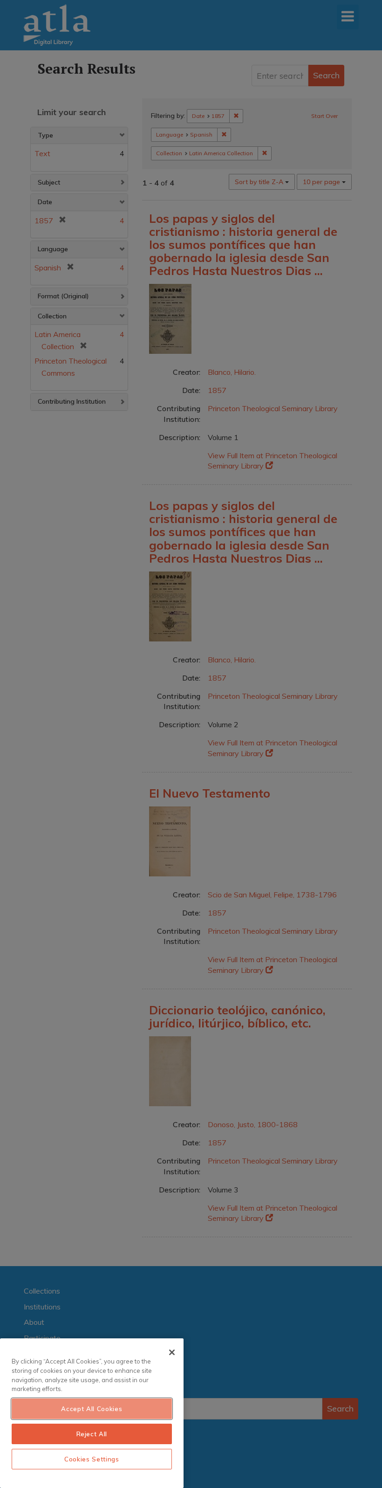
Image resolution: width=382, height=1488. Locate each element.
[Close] (172, 1352)
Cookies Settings (91, 1459)
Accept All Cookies (91, 1408)
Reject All (92, 1434)
